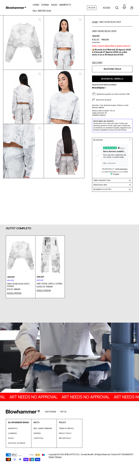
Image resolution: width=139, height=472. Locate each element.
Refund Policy (65, 438)
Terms (51, 457)
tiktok (63, 411)
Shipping (37, 433)
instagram (50, 411)
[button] (131, 7)
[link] (69, 358)
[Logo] (16, 8)
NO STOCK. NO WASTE (16, 443)
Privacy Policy (65, 433)
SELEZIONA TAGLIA (112, 69)
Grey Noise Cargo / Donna (49, 283)
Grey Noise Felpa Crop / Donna (18, 285)
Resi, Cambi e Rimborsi (43, 428)
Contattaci (38, 438)
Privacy (58, 457)
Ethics (11, 438)
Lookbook (12, 433)
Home (95, 22)
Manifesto (12, 428)
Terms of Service (66, 428)
